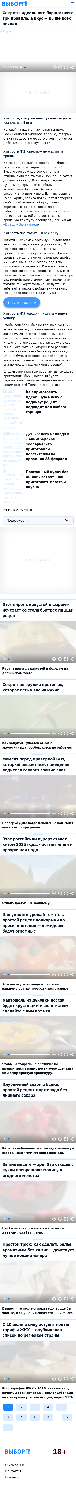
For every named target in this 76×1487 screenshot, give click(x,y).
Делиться (72, 67)
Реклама (12, 1477)
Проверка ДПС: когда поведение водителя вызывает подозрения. (37, 825)
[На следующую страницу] (67, 1417)
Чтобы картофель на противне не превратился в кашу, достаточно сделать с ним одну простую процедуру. (38, 1068)
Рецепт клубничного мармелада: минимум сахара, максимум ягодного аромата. (38, 1150)
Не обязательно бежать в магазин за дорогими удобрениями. (33, 1230)
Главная (17, 1451)
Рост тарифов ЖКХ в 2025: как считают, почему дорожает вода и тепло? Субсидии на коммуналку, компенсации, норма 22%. (38, 1392)
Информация (60, 67)
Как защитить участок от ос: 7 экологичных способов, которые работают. (38, 745)
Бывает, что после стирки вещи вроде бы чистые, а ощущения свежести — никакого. (38, 1310)
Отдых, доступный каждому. (26, 903)
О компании (14, 1465)
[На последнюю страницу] (8, 1427)
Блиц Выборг (14, 3)
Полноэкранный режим (66, 67)
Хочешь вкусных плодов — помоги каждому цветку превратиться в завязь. (36, 986)
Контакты (13, 1471)
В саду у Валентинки (21, 224)
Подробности (17, 520)
